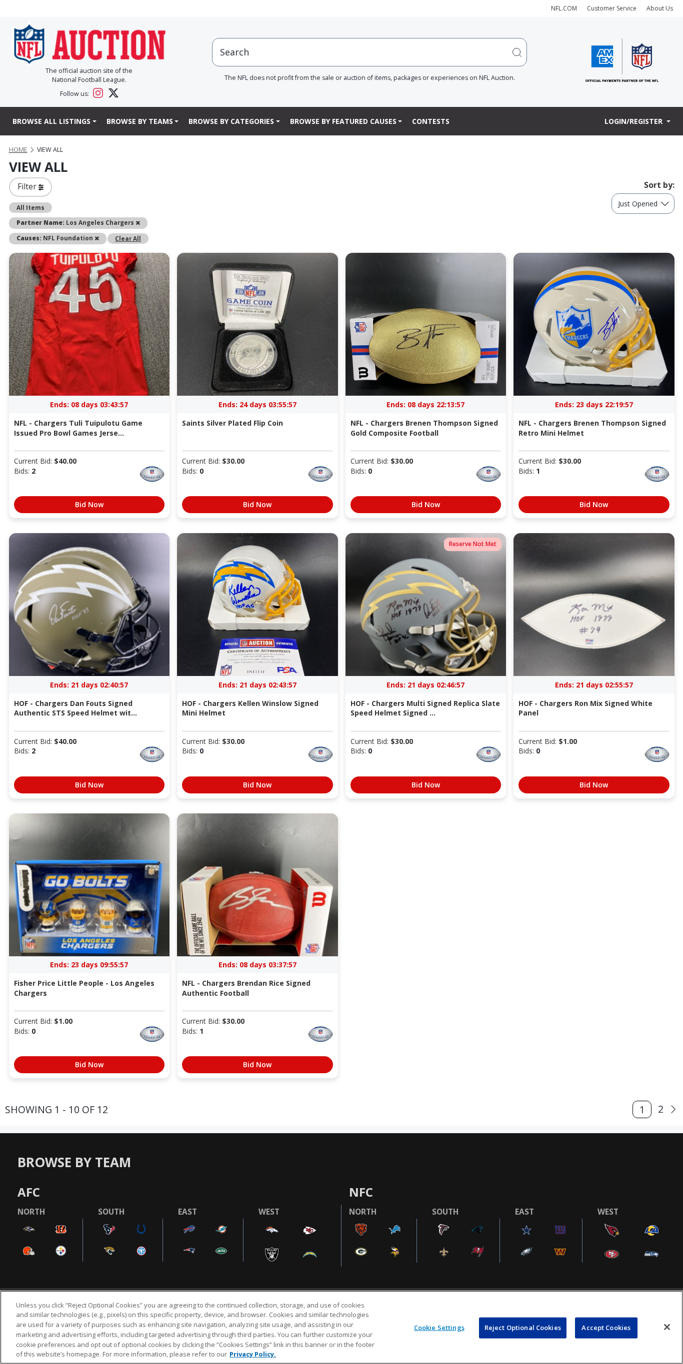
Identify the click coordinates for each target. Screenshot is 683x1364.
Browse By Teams (139, 121)
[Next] (673, 1109)
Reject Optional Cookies (522, 1327)
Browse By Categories (231, 121)
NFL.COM (564, 8)
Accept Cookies (606, 1327)
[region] (341, 1327)
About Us (659, 8)
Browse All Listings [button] (51, 121)
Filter (28, 186)
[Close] (667, 1327)
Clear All (128, 238)
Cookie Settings (439, 1327)
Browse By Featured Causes (343, 121)
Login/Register (634, 121)
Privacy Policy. (253, 1353)
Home (18, 149)
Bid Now (89, 504)
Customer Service (611, 8)
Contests (431, 121)
